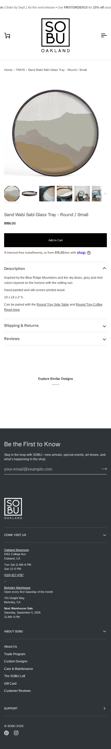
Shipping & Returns (21, 325)
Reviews (12, 338)
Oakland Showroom (16, 549)
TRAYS (20, 70)
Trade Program (14, 654)
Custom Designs (15, 661)
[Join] (102, 469)
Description (14, 268)
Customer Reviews (17, 690)
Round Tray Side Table (53, 304)
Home (8, 70)
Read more (12, 309)
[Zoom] (55, 133)
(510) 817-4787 (13, 575)
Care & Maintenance (18, 668)
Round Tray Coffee (89, 304)
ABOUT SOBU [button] (13, 631)
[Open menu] (99, 35)
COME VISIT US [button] (15, 535)
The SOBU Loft (14, 676)
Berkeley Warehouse (17, 587)
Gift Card (10, 683)
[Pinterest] (6, 733)
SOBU (11, 726)
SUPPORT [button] (11, 708)
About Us (10, 646)
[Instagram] (16, 733)
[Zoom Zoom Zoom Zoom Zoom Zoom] (55, 133)
